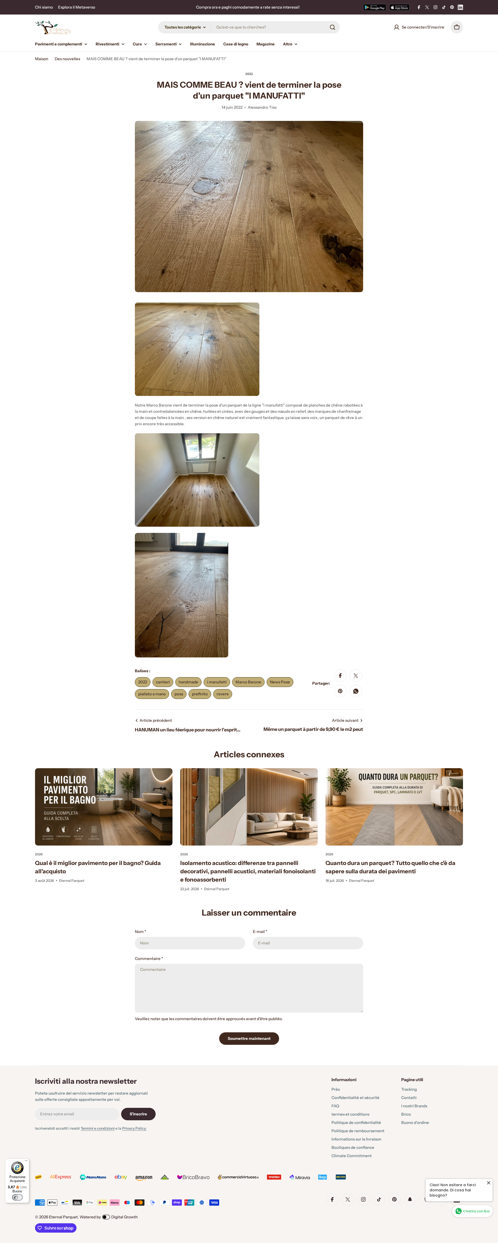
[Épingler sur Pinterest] (340, 691)
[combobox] (249, 27)
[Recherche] (332, 27)
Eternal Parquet (63, 1216)
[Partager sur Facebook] (340, 675)
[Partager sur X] (356, 675)
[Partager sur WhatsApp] (356, 691)
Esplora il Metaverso (76, 7)
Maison (41, 58)
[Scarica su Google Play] (375, 7)
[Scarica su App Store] (399, 7)
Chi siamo (44, 7)
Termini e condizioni (98, 1128)
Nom (140, 931)
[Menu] (26, 1162)
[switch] (17, 1197)
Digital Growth (124, 1216)
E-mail (260, 931)
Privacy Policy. (134, 1128)
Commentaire (149, 958)
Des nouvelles (67, 58)
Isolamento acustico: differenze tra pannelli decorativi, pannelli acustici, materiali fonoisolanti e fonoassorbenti (248, 871)
